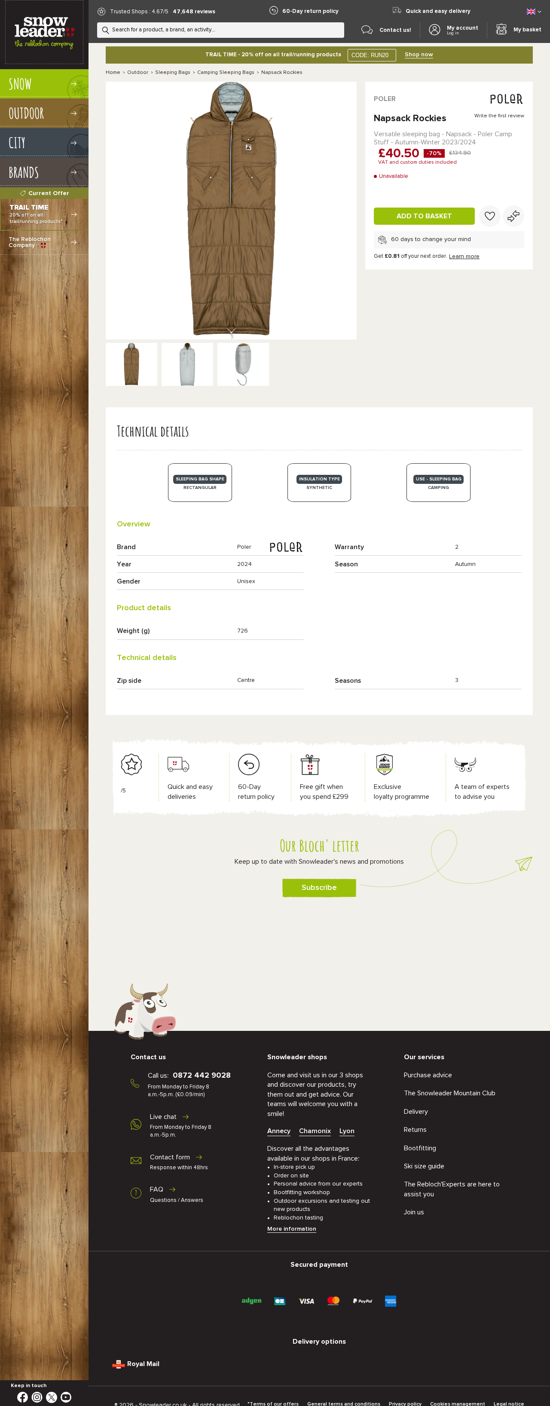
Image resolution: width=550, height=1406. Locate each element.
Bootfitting (420, 1148)
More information (291, 1229)
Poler (385, 98)
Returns (415, 1129)
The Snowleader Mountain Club (449, 1093)
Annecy (278, 1131)
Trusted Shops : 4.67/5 (139, 12)
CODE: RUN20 (369, 55)
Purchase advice (428, 1075)
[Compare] (513, 216)
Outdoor (137, 72)
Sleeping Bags (172, 72)
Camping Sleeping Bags (225, 72)
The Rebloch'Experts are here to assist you (452, 1189)
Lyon (346, 1131)
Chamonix (315, 1131)
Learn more (464, 257)
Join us (414, 1212)
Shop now (419, 55)
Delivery (416, 1111)
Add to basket (424, 216)
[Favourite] (490, 216)
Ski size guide (424, 1166)
